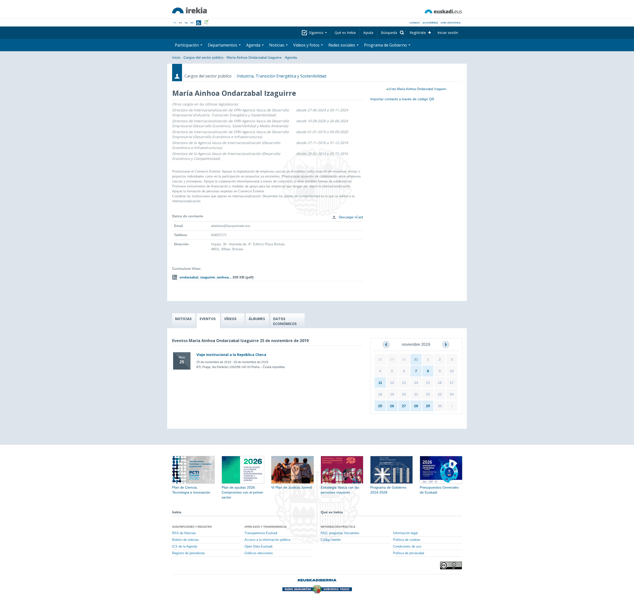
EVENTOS (208, 318)
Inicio (176, 57)
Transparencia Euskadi (260, 533)
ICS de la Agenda (184, 546)
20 (404, 394)
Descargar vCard (350, 217)
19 (392, 394)
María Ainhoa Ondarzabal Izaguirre (254, 57)
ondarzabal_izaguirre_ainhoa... (206, 277)
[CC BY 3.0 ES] (451, 565)
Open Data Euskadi (258, 546)
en (191, 22)
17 (452, 383)
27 (404, 406)
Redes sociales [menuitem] (342, 45)
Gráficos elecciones (258, 553)
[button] (386, 344)
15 (428, 383)
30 (404, 359)
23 (440, 394)
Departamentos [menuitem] (223, 45)
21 (416, 394)
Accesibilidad (430, 22)
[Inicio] (189, 10)
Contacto (414, 22)
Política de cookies (407, 540)
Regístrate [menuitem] (418, 32)
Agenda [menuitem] (253, 45)
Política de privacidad (408, 553)
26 (392, 406)
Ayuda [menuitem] (368, 32)
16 (440, 383)
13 (404, 383)
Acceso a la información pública (267, 540)
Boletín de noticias (185, 540)
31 (416, 359)
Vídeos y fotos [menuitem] (306, 45)
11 (380, 383)
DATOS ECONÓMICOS (285, 321)
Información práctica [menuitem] (338, 526)
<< (174, 22)
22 (428, 394)
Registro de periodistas (188, 553)
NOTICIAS (183, 318)
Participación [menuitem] (187, 45)
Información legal (405, 533)
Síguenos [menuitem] (316, 32)
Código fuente (331, 540)
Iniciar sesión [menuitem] (447, 32)
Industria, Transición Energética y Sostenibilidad (281, 76)
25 (380, 406)
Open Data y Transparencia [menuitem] (265, 526)
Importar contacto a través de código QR (402, 99)
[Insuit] (198, 22)
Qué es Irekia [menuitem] (345, 32)
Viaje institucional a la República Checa (231, 354)
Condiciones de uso (407, 546)
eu (186, 22)
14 (416, 383)
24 (452, 394)
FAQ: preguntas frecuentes (340, 533)
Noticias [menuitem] (277, 45)
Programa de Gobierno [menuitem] (386, 45)
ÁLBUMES (257, 318)
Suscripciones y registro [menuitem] (192, 526)
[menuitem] (391, 32)
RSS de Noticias (184, 533)
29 (392, 359)
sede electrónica (450, 22)
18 (380, 394)
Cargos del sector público (203, 57)
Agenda (291, 57)
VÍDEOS (230, 318)
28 (380, 359)
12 (392, 383)
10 (452, 371)
